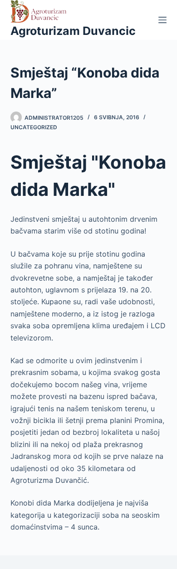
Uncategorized (33, 127)
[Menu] (162, 20)
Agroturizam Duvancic (73, 31)
